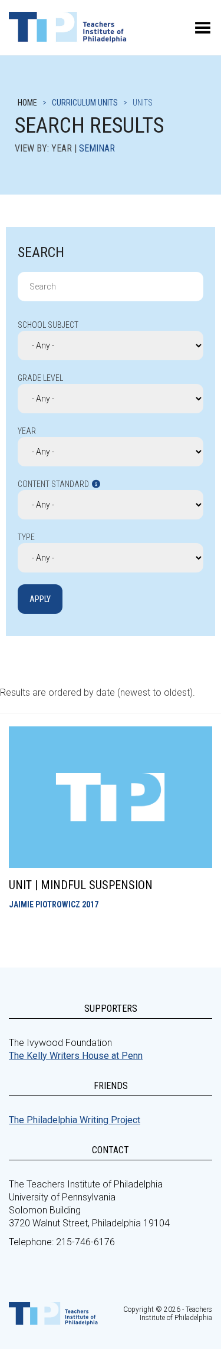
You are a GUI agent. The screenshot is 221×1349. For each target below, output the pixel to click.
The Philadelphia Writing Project (74, 1120)
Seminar (97, 148)
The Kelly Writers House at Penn (76, 1055)
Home (27, 102)
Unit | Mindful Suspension (81, 885)
